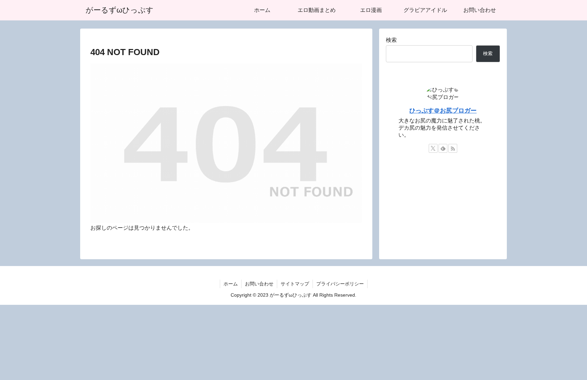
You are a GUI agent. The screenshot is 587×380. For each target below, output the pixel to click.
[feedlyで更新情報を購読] (443, 148)
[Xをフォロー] (433, 148)
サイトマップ (295, 283)
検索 (391, 40)
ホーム (231, 283)
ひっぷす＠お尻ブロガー (443, 110)
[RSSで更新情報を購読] (452, 148)
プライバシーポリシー (340, 283)
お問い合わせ (259, 283)
